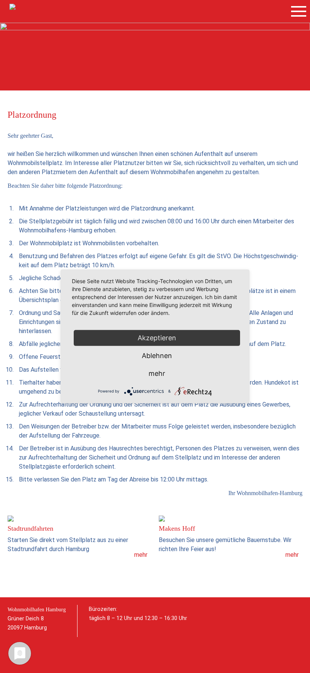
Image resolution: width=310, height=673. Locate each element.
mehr (140, 554)
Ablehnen (157, 356)
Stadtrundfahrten (30, 528)
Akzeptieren (157, 338)
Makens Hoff (177, 528)
